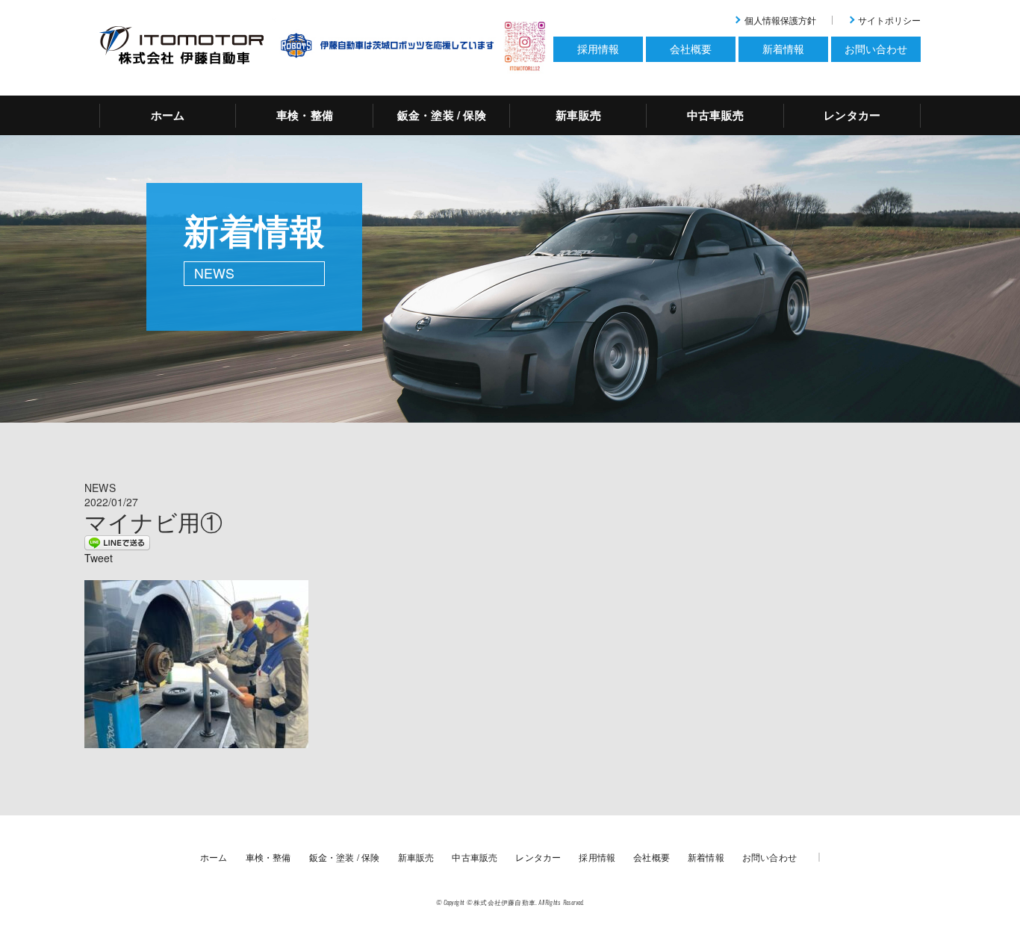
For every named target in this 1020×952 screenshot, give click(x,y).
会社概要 (651, 856)
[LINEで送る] (117, 541)
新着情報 (706, 856)
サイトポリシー (889, 19)
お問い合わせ (769, 856)
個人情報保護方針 (780, 19)
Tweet (98, 557)
